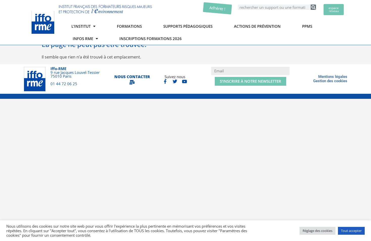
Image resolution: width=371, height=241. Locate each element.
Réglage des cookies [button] (317, 230)
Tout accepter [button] (351, 230)
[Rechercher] (313, 7)
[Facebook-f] (165, 81)
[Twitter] (175, 81)
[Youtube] (184, 81)
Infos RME (83, 38)
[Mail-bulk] (132, 82)
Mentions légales (332, 76)
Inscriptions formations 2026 (150, 38)
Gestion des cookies (330, 81)
